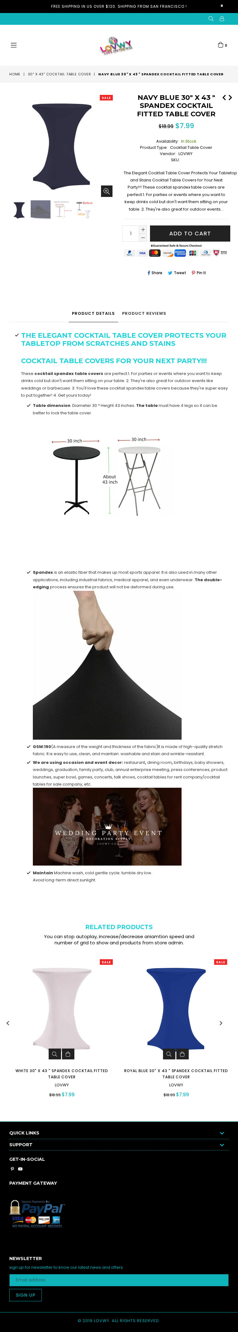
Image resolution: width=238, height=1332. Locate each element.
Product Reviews (144, 313)
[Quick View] (55, 1054)
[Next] (230, 97)
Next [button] (221, 1023)
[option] (18, 211)
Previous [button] (7, 1023)
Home (14, 74)
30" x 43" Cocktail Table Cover (59, 74)
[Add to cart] (68, 1054)
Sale (106, 97)
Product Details (93, 313)
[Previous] (224, 97)
